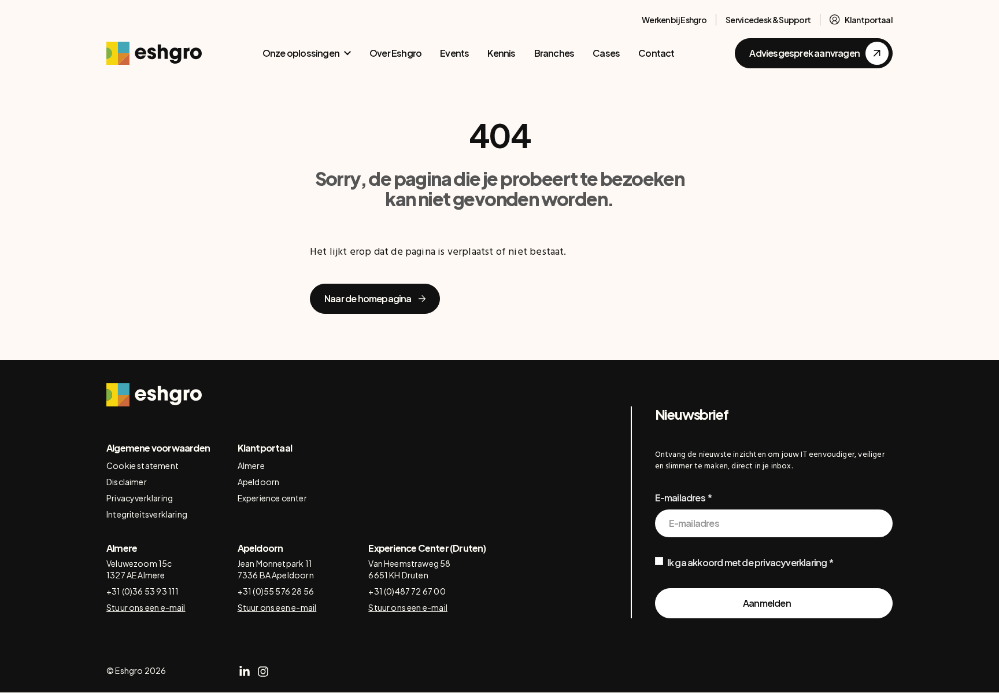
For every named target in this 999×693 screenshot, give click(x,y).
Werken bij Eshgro (674, 19)
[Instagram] (263, 672)
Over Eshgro (395, 53)
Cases (606, 53)
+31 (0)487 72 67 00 (406, 591)
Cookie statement (142, 465)
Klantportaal (869, 19)
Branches (554, 53)
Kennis (501, 53)
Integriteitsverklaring (146, 514)
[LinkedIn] (244, 672)
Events (454, 53)
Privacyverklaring (139, 498)
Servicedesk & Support (768, 19)
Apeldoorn (259, 481)
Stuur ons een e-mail (146, 607)
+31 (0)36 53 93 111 (142, 591)
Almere (251, 465)
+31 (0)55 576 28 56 (276, 591)
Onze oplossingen (300, 53)
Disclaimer (126, 481)
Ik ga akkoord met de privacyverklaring (747, 562)
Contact (656, 53)
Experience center (272, 498)
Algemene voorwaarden (158, 448)
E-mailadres (680, 498)
